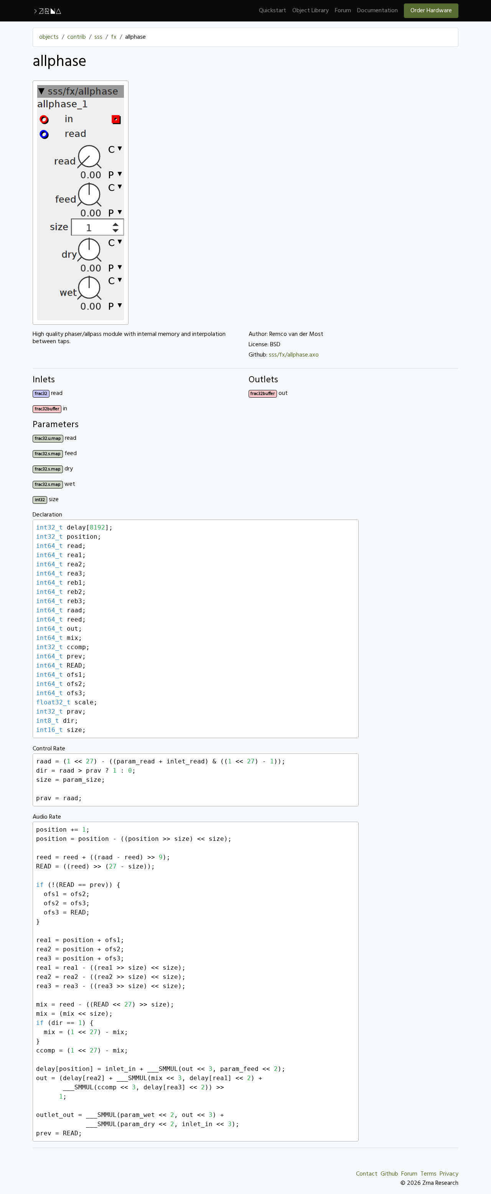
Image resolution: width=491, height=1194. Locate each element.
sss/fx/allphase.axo (294, 355)
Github (389, 1174)
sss (98, 37)
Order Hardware (431, 11)
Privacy (449, 1174)
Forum (343, 11)
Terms (428, 1174)
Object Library (310, 11)
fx (114, 37)
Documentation (377, 11)
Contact (366, 1174)
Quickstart (272, 11)
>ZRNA (47, 11)
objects (49, 37)
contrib (76, 37)
